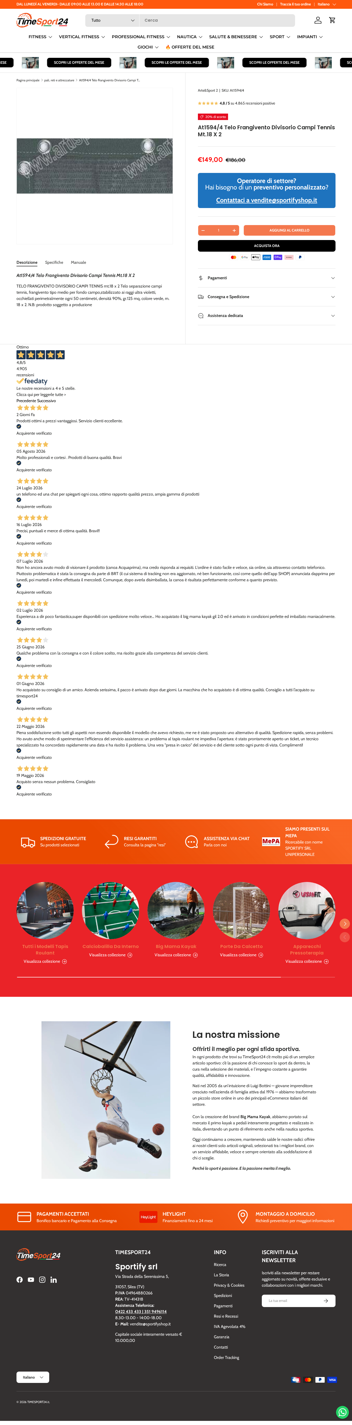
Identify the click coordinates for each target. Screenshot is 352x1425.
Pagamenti (223, 1305)
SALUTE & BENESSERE (233, 36)
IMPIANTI (307, 36)
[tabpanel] (94, 295)
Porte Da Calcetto (241, 946)
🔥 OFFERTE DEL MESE (189, 47)
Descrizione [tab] (26, 262)
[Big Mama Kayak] (176, 910)
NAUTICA (187, 36)
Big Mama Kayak (176, 946)
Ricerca (220, 1264)
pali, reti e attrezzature (59, 80)
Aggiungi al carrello (289, 230)
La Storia (221, 1274)
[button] (332, 20)
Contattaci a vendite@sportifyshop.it (266, 200)
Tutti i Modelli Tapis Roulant (45, 949)
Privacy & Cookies (229, 1285)
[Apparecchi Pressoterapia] (307, 910)
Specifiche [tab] (54, 262)
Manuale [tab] (78, 262)
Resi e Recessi (226, 1316)
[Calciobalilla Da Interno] (110, 910)
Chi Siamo (265, 4)
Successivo (46, 400)
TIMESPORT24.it (38, 1402)
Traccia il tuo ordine (295, 4)
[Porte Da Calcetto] (241, 910)
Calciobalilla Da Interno (110, 946)
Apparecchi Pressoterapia (307, 949)
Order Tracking (226, 1357)
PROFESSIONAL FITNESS (138, 36)
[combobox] (190, 20)
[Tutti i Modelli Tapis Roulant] (45, 910)
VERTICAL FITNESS (79, 36)
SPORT (277, 36)
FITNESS (37, 36)
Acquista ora (267, 245)
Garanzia (221, 1336)
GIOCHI (145, 47)
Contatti (221, 1347)
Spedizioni (223, 1295)
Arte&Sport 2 (208, 90)
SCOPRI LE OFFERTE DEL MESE (70, 62)
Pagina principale (27, 80)
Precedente (26, 400)
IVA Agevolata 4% (229, 1326)
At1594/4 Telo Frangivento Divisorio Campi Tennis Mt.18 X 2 (110, 80)
